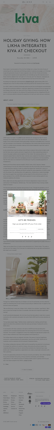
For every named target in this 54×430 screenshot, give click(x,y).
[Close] (44, 192)
